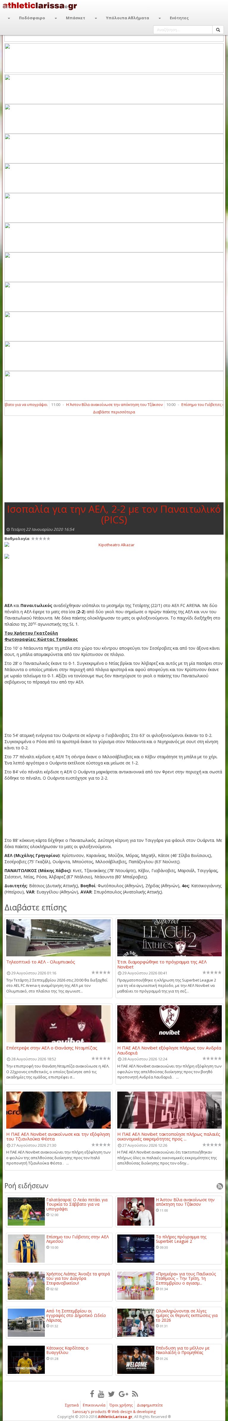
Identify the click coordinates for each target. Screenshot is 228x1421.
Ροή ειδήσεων (26, 1185)
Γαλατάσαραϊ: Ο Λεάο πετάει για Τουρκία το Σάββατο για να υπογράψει (76, 1204)
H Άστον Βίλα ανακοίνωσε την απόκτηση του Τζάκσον (99, 404)
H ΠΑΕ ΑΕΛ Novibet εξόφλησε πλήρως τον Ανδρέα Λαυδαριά (169, 1050)
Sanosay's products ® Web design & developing (114, 1411)
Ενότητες (179, 17)
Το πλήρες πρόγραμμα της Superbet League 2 (181, 1239)
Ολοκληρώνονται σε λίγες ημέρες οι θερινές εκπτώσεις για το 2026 (187, 1315)
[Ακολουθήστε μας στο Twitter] (111, 1394)
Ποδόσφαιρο (32, 17)
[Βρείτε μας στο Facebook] (92, 1394)
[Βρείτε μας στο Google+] (123, 1394)
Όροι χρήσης (121, 1405)
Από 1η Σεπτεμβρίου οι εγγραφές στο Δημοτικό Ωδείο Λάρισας (76, 1315)
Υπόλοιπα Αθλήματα (127, 17)
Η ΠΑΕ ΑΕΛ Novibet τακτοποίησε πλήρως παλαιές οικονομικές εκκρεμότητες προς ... (168, 1136)
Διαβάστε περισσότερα (114, 412)
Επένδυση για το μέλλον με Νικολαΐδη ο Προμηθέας (183, 1350)
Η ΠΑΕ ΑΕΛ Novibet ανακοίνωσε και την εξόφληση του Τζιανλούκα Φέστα (58, 1136)
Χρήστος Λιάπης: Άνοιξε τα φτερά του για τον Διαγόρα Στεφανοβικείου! (78, 1278)
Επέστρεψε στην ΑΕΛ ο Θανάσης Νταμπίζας (51, 1048)
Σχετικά (72, 1405)
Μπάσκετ (75, 17)
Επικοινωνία (94, 1405)
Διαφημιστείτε (150, 1405)
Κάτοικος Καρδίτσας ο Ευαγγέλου (67, 1350)
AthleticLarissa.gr (115, 1416)
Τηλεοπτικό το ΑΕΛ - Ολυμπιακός (40, 962)
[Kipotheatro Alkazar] (114, 544)
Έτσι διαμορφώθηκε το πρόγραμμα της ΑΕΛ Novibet (162, 964)
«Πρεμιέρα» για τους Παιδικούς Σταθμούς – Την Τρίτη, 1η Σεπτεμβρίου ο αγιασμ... (186, 1278)
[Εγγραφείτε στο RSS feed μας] (135, 1394)
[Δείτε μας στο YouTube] (101, 1394)
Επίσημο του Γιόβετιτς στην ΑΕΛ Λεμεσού (77, 1239)
